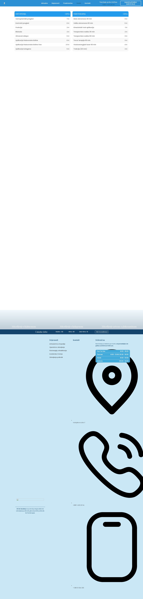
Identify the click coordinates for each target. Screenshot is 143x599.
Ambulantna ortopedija (57, 344)
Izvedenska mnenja (56, 354)
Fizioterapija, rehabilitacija (58, 351)
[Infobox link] (108, 3)
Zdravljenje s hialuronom (24, 326)
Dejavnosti (55, 3)
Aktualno (44, 3)
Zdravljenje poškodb (56, 357)
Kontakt (88, 3)
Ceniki (78, 3)
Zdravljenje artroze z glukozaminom (119, 326)
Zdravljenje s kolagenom (71, 326)
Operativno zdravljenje (57, 347)
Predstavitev (68, 3)
